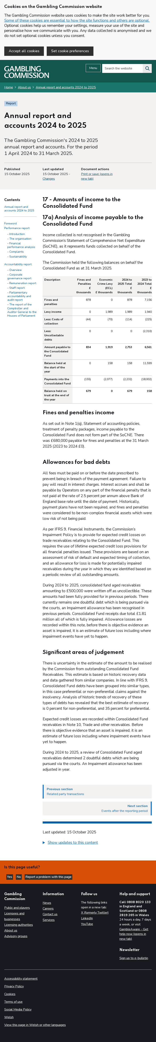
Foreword (10, 223)
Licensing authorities (18, 925)
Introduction (17, 234)
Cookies (9, 994)
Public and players (17, 908)
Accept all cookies (24, 51)
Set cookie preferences (70, 51)
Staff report (17, 288)
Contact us (50, 914)
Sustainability (18, 257)
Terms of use (13, 1002)
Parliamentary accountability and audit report (19, 296)
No (19, 877)
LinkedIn (87, 918)
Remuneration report (22, 283)
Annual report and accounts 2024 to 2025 (66, 87)
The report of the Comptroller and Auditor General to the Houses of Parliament (22, 310)
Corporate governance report (19, 276)
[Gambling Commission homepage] (26, 77)
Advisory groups (15, 936)
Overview (15, 270)
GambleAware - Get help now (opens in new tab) (133, 934)
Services (49, 920)
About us (24, 87)
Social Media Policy (17, 1009)
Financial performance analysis (21, 245)
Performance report (16, 228)
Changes (49, 178)
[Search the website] (147, 68)
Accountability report (17, 264)
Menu (93, 68)
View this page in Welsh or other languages (35, 1025)
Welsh (9, 1017)
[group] (97, 843)
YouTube (87, 924)
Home (8, 87)
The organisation (20, 239)
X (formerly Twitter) (95, 912)
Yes (10, 877)
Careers (48, 908)
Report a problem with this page (48, 877)
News (47, 903)
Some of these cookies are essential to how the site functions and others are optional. (77, 20)
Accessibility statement (21, 978)
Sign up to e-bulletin (133, 958)
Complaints (16, 252)
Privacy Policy (14, 986)
